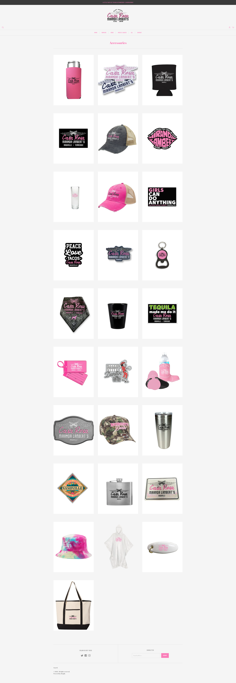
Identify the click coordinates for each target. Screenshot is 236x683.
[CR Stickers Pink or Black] (118, 80)
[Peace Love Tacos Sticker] (73, 255)
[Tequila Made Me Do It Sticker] (162, 313)
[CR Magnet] (73, 138)
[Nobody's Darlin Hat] (118, 430)
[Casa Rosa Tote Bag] (73, 605)
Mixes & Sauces (122, 32)
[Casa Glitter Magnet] (162, 488)
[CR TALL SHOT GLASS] (73, 197)
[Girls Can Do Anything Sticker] (162, 197)
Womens (104, 32)
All (132, 32)
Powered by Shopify (59, 674)
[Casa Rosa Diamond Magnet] (73, 488)
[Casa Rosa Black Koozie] (162, 80)
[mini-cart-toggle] (233, 27)
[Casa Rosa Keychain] (162, 255)
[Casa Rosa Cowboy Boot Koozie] (162, 372)
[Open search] (3, 27)
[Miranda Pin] (118, 255)
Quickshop (63, 108)
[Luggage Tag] (73, 372)
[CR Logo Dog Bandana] (73, 313)
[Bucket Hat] (73, 547)
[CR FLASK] (118, 488)
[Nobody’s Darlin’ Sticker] (118, 372)
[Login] (230, 27)
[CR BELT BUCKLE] (73, 430)
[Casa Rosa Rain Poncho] (118, 547)
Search (55, 668)
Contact (139, 32)
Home (95, 32)
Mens (112, 32)
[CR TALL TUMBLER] (162, 430)
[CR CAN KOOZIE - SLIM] (73, 80)
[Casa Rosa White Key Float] (162, 547)
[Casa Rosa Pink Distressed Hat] (118, 197)
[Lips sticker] (162, 138)
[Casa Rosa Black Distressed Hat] (118, 138)
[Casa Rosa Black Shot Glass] (118, 313)
